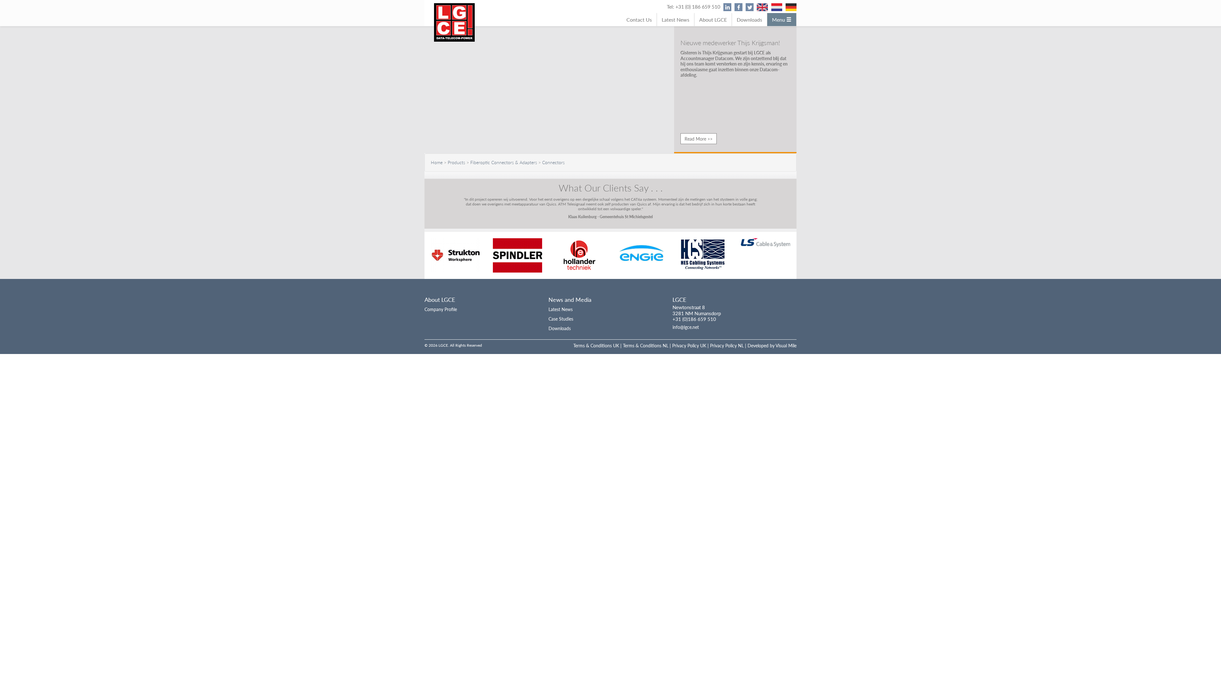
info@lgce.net (686, 327)
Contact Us (639, 19)
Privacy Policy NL (727, 345)
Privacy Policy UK (689, 345)
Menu (779, 19)
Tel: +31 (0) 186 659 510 (693, 6)
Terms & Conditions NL (645, 345)
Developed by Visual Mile (772, 345)
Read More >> (699, 138)
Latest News (675, 19)
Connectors (553, 162)
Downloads (749, 19)
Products (456, 162)
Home (437, 162)
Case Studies (560, 319)
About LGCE (713, 19)
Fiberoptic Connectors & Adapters (503, 162)
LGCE (679, 299)
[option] (455, 255)
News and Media (569, 299)
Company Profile (440, 309)
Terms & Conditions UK (596, 345)
